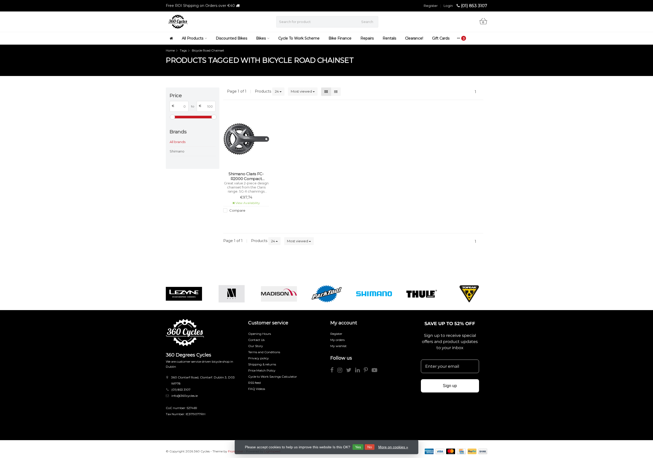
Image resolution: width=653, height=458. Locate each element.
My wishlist (338, 346)
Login (448, 6)
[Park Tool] (326, 293)
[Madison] (279, 293)
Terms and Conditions (264, 352)
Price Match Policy (261, 370)
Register (431, 6)
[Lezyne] (184, 293)
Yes (358, 447)
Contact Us (256, 340)
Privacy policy (258, 358)
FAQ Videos (256, 389)
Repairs (367, 38)
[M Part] (231, 293)
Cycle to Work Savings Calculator (272, 376)
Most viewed (302, 91)
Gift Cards (440, 38)
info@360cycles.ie (184, 396)
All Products (192, 38)
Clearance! (414, 38)
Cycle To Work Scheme (299, 38)
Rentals (389, 38)
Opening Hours (259, 334)
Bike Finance (340, 38)
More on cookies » (393, 447)
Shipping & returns (262, 364)
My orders (337, 340)
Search (367, 22)
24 (277, 91)
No (369, 447)
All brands (177, 142)
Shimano (177, 151)
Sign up (450, 386)
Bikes (261, 38)
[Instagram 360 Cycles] (341, 371)
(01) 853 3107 (474, 5)
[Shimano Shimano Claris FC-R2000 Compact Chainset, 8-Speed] (246, 139)
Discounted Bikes (231, 38)
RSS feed (254, 383)
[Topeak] (469, 293)
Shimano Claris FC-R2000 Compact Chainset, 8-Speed (246, 176)
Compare (237, 210)
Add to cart (244, 220)
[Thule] (421, 293)
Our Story (255, 346)
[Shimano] (374, 293)
